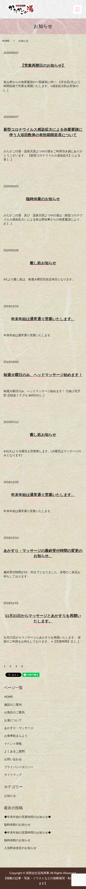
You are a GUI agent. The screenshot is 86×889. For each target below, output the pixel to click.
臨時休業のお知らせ (43, 199)
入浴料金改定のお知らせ (20, 848)
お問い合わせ (13, 759)
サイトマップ (13, 774)
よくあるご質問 (14, 751)
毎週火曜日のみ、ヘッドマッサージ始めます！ (43, 375)
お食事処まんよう (16, 735)
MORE (11, 99)
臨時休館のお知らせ (17, 824)
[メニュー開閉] (77, 9)
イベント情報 (13, 743)
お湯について (13, 720)
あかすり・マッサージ (18, 728)
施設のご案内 (13, 704)
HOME (6, 40)
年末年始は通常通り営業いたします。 (43, 319)
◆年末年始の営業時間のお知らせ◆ (27, 816)
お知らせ (10, 795)
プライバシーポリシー (18, 767)
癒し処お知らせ (43, 263)
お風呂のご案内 (14, 712)
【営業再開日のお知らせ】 (43, 65)
